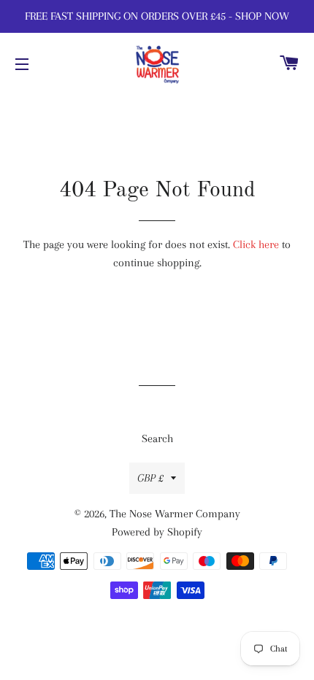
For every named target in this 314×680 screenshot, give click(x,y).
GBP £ (150, 477)
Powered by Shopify (157, 531)
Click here (256, 244)
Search (157, 438)
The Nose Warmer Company (175, 513)
